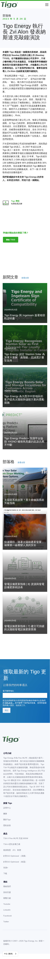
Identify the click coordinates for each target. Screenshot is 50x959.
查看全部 (25, 278)
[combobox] (10, 953)
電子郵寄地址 (8, 691)
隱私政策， (9, 703)
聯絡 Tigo (10, 240)
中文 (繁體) (8, 954)
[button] (46, 4)
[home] (9, 4)
